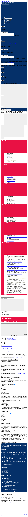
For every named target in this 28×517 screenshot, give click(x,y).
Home (5, 311)
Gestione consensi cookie (10, 487)
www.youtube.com (5, 414)
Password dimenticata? (6, 38)
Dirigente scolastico (11, 339)
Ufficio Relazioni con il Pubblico (11, 482)
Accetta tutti (6, 361)
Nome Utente (18, 33)
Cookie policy (7, 478)
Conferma (8, 109)
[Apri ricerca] (15, 119)
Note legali (6, 479)
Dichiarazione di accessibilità (10, 483)
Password (17, 35)
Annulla (2, 109)
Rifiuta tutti (12, 359)
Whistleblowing (7, 486)
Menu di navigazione (19, 335)
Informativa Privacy (8, 481)
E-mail (16, 57)
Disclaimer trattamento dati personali (9, 502)
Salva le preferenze (12, 442)
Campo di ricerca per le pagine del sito (10, 296)
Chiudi (2, 72)
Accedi (2, 26)
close (2, 137)
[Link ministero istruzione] (7, 2)
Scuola (5, 313)
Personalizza (4, 359)
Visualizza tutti (10, 338)
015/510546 (8, 457)
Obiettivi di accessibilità (9, 485)
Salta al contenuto (5, 1)
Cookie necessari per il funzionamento (10, 377)
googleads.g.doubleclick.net (7, 384)
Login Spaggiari (12, 62)
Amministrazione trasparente (10, 489)
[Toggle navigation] (12, 131)
